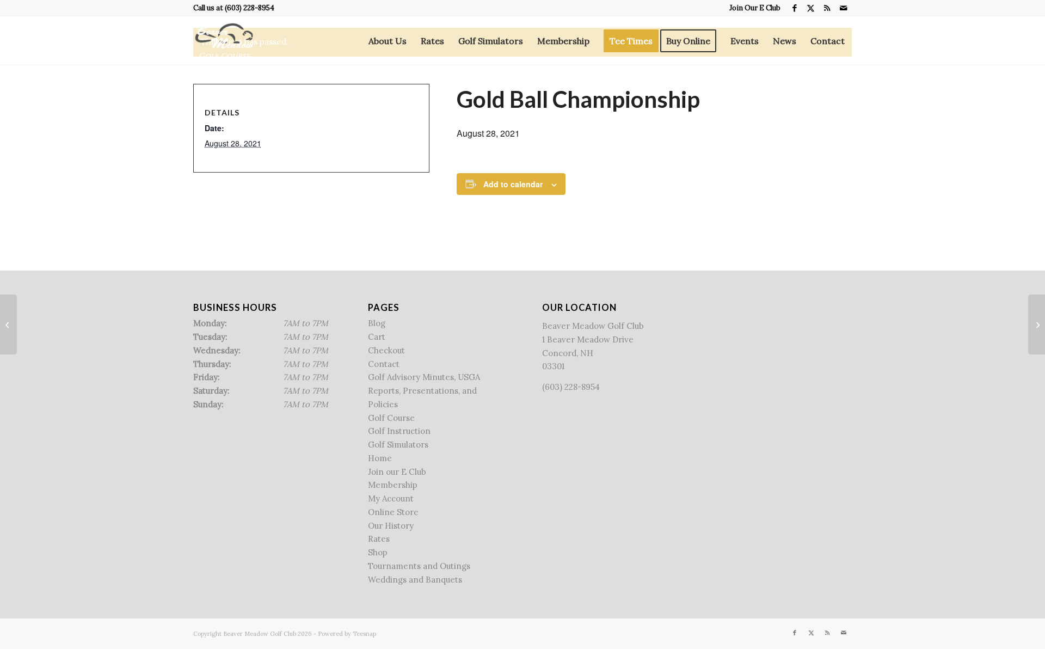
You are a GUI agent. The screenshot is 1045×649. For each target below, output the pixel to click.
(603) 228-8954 (249, 8)
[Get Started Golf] (8, 324)
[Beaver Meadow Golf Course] (224, 41)
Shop (378, 552)
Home (380, 458)
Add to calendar (513, 184)
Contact (383, 364)
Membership (392, 485)
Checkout (386, 350)
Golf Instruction (399, 431)
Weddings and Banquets (415, 579)
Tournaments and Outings (419, 566)
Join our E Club (397, 472)
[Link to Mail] (843, 8)
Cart (376, 337)
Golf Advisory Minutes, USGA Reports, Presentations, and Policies (424, 390)
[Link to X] (811, 8)
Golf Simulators (398, 444)
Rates (379, 539)
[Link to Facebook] (794, 8)
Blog (376, 323)
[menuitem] (752, 8)
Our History (391, 526)
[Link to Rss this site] (827, 8)
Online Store (393, 512)
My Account (391, 498)
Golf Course (391, 418)
